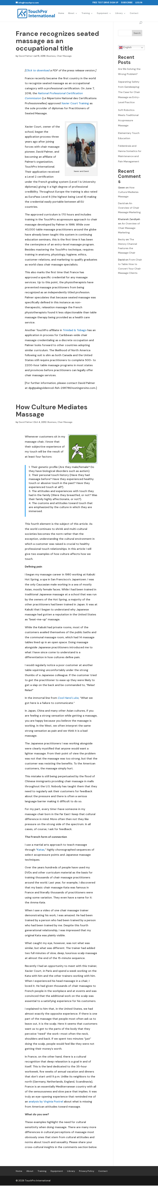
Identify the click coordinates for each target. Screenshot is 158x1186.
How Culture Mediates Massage (51, 410)
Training (85, 13)
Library (119, 13)
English (127, 47)
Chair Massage (64, 56)
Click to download (38, 70)
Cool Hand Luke (68, 698)
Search (137, 33)
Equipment (102, 13)
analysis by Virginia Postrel (46, 1101)
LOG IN (138, 3)
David (121, 203)
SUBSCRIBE (127, 3)
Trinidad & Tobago (75, 330)
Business (51, 56)
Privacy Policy (86, 1171)
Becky (121, 239)
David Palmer (25, 56)
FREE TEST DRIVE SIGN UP (105, 3)
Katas (40, 850)
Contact (134, 13)
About (71, 13)
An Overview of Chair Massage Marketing (129, 208)
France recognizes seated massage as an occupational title (57, 41)
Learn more (99, 1180)
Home (61, 13)
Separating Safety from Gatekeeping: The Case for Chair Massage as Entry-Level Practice (129, 92)
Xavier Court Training (75, 103)
